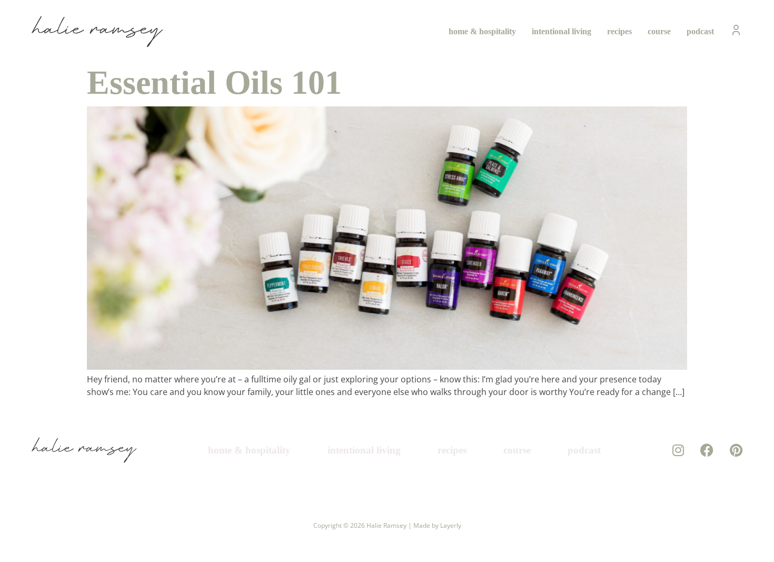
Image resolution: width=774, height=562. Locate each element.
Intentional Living (561, 31)
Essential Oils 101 (214, 82)
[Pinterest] (735, 450)
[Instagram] (677, 450)
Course (659, 31)
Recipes (619, 31)
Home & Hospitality (482, 31)
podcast (700, 31)
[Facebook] (706, 450)
